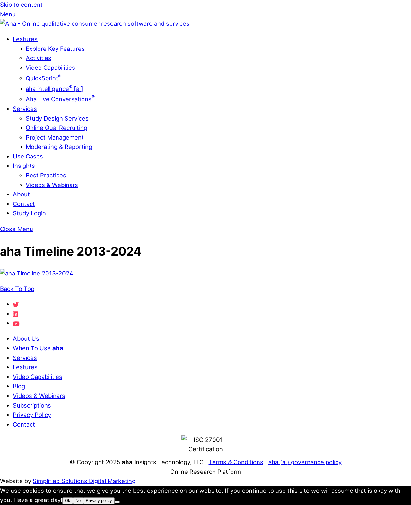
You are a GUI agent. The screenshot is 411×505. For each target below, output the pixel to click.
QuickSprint (43, 78)
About (21, 194)
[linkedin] (16, 313)
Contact (24, 203)
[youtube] (16, 323)
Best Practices (46, 175)
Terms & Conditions (236, 461)
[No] (117, 502)
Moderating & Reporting (59, 146)
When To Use (38, 348)
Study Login (29, 213)
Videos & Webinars (52, 184)
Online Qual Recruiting (56, 127)
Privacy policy (99, 500)
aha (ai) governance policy (305, 461)
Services (25, 108)
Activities (38, 57)
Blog (19, 386)
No (78, 500)
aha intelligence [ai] (54, 88)
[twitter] (16, 304)
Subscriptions (32, 405)
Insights (24, 165)
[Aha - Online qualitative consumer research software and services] (94, 23)
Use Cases (28, 156)
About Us (26, 338)
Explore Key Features (55, 48)
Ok (67, 500)
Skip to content (21, 4)
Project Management (55, 137)
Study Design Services (57, 118)
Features (25, 38)
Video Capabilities (50, 67)
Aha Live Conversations (60, 99)
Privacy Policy (32, 414)
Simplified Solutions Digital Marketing (84, 480)
